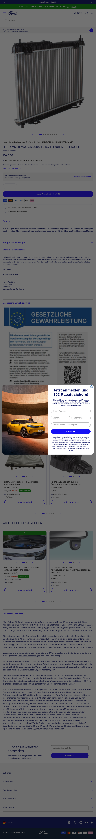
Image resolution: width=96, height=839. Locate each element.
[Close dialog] (91, 387)
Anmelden (70, 431)
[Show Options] (88, 425)
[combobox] (70, 425)
